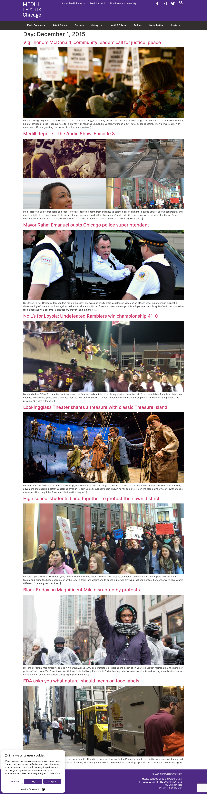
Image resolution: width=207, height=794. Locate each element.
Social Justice (156, 25)
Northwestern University (123, 3)
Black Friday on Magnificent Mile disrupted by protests (81, 589)
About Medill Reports (73, 3)
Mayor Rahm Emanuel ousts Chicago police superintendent (86, 225)
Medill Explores (35, 25)
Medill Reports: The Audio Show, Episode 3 (69, 133)
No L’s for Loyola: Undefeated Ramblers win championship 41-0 (90, 316)
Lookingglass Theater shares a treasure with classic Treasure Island (95, 407)
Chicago (95, 25)
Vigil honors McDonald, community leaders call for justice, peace (92, 42)
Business (79, 25)
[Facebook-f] (157, 3)
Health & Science (118, 25)
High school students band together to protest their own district (91, 498)
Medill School (97, 3)
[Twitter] (172, 3)
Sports (174, 25)
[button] (181, 2)
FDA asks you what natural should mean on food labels (81, 681)
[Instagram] (165, 3)
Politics (138, 25)
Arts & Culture (60, 25)
